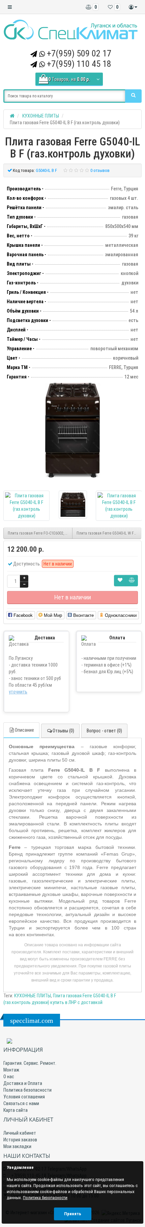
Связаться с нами (21, 1103)
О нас (8, 1076)
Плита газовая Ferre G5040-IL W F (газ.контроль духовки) (109, 533)
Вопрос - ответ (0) (104, 730)
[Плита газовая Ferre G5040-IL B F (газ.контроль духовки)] (72, 430)
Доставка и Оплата (22, 1083)
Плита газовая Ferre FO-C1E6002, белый (40, 533)
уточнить (18, 691)
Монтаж (11, 1070)
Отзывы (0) (63, 730)
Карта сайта (15, 1110)
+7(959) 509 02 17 (79, 53)
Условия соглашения (24, 1096)
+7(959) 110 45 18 (79, 64)
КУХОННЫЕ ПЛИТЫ (32, 995)
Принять (72, 1213)
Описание (24, 730)
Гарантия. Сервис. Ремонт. (29, 1063)
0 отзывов (100, 170)
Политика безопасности (27, 1090)
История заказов (20, 1139)
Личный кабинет (19, 1133)
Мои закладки (17, 1146)
